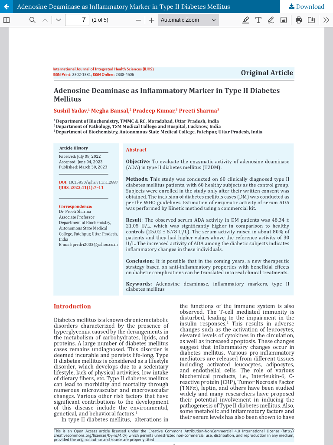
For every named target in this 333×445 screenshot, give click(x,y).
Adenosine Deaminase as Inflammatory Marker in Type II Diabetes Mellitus (123, 6)
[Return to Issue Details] (6, 6)
